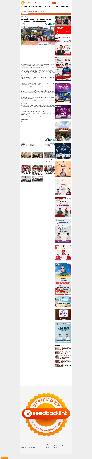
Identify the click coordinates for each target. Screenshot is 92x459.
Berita (60, 355)
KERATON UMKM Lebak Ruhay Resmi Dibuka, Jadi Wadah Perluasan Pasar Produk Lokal (49, 172)
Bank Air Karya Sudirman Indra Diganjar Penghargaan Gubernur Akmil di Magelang (48, 144)
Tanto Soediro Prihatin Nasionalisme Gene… (63, 353)
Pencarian (53, 2)
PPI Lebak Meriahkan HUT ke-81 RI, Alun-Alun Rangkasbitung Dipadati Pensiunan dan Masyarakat (37, 173)
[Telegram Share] (51, 24)
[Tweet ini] (49, 24)
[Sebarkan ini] (46, 24)
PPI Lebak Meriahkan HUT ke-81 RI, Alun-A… (65, 366)
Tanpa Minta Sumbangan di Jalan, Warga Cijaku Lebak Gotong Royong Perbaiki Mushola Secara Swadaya (52, 13)
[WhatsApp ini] (54, 24)
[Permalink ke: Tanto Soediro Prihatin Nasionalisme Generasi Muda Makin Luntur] (37, 155)
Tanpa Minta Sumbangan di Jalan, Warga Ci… (64, 358)
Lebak (66, 355)
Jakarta (64, 347)
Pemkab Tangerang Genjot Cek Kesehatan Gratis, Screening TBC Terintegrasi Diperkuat (37, 184)
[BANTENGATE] (29, 2)
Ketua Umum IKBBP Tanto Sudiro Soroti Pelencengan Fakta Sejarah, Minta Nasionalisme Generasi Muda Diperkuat (26, 161)
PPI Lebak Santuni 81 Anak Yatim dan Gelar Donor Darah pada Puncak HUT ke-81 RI (26, 172)
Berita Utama (61, 347)
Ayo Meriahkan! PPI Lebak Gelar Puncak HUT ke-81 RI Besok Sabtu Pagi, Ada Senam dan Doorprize (26, 184)
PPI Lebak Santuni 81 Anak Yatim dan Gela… (65, 362)
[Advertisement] (38, 53)
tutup (47, 444)
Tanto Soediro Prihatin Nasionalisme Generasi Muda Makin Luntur (37, 160)
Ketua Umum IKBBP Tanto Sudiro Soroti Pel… (65, 349)
